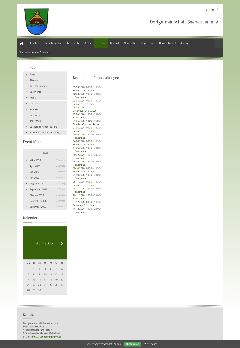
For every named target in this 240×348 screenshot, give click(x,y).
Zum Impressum (206, 10)
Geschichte (73, 43)
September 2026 (47, 189)
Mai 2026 (47, 172)
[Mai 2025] (62, 243)
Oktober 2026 (47, 195)
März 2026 (47, 160)
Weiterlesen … (152, 344)
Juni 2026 (47, 177)
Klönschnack (79, 97)
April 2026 (47, 166)
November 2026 (47, 201)
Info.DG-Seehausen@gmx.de (46, 336)
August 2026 (47, 183)
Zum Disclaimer (218, 10)
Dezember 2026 (47, 206)
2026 (45, 153)
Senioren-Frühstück (83, 90)
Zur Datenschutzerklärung (212, 10)
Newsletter (130, 43)
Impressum (147, 43)
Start (19, 40)
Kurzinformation (53, 43)
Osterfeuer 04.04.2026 (85, 110)
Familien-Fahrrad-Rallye (86, 124)
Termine (100, 43)
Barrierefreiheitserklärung (173, 43)
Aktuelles (34, 43)
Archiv (87, 43)
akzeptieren (132, 344)
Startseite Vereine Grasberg (34, 52)
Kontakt (114, 43)
